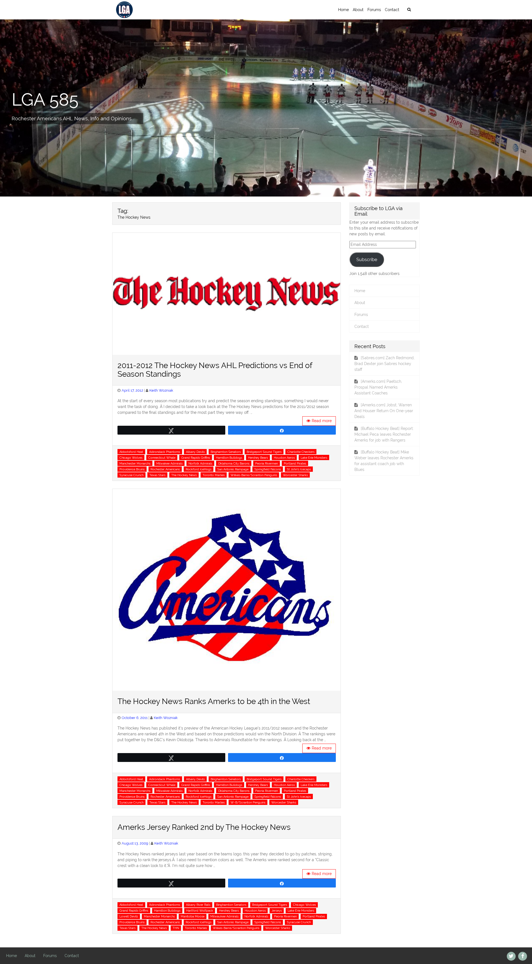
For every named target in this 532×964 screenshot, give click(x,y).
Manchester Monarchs (134, 463)
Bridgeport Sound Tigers (264, 451)
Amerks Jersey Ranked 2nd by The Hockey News (204, 827)
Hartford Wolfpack (199, 910)
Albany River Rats (198, 904)
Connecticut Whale (161, 457)
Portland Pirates (295, 463)
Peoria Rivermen (266, 463)
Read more (322, 421)
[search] (409, 9)
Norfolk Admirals (200, 463)
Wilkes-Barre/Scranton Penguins (254, 475)
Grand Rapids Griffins (195, 457)
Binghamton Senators (226, 451)
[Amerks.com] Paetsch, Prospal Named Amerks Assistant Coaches (378, 387)
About (358, 9)
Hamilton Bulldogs (229, 457)
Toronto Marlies (214, 475)
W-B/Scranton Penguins (248, 802)
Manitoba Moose (192, 916)
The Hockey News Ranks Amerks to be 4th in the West (213, 701)
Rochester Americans (165, 469)
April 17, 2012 (132, 390)
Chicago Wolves (130, 457)
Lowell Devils (128, 916)
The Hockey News (184, 475)
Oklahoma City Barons (233, 463)
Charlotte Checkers (300, 451)
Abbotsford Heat (131, 451)
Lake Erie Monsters (314, 457)
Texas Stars (157, 475)
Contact (392, 9)
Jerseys (277, 910)
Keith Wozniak (161, 390)
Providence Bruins (132, 469)
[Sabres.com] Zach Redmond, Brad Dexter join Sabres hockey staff (384, 364)
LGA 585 (45, 99)
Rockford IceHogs (198, 469)
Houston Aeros (284, 457)
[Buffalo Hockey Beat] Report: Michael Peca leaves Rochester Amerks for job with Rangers (384, 434)
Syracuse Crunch (131, 475)
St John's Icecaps (299, 469)
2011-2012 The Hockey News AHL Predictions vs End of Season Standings (214, 370)
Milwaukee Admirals (224, 916)
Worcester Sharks (295, 475)
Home (343, 9)
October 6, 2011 (135, 718)
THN (176, 928)
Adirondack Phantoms (164, 451)
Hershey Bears (258, 457)
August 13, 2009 (135, 843)
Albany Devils (195, 451)
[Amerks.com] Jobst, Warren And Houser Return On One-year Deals (383, 411)
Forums (374, 9)
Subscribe (366, 259)
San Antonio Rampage (233, 469)
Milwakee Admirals (169, 463)
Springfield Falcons (267, 469)
